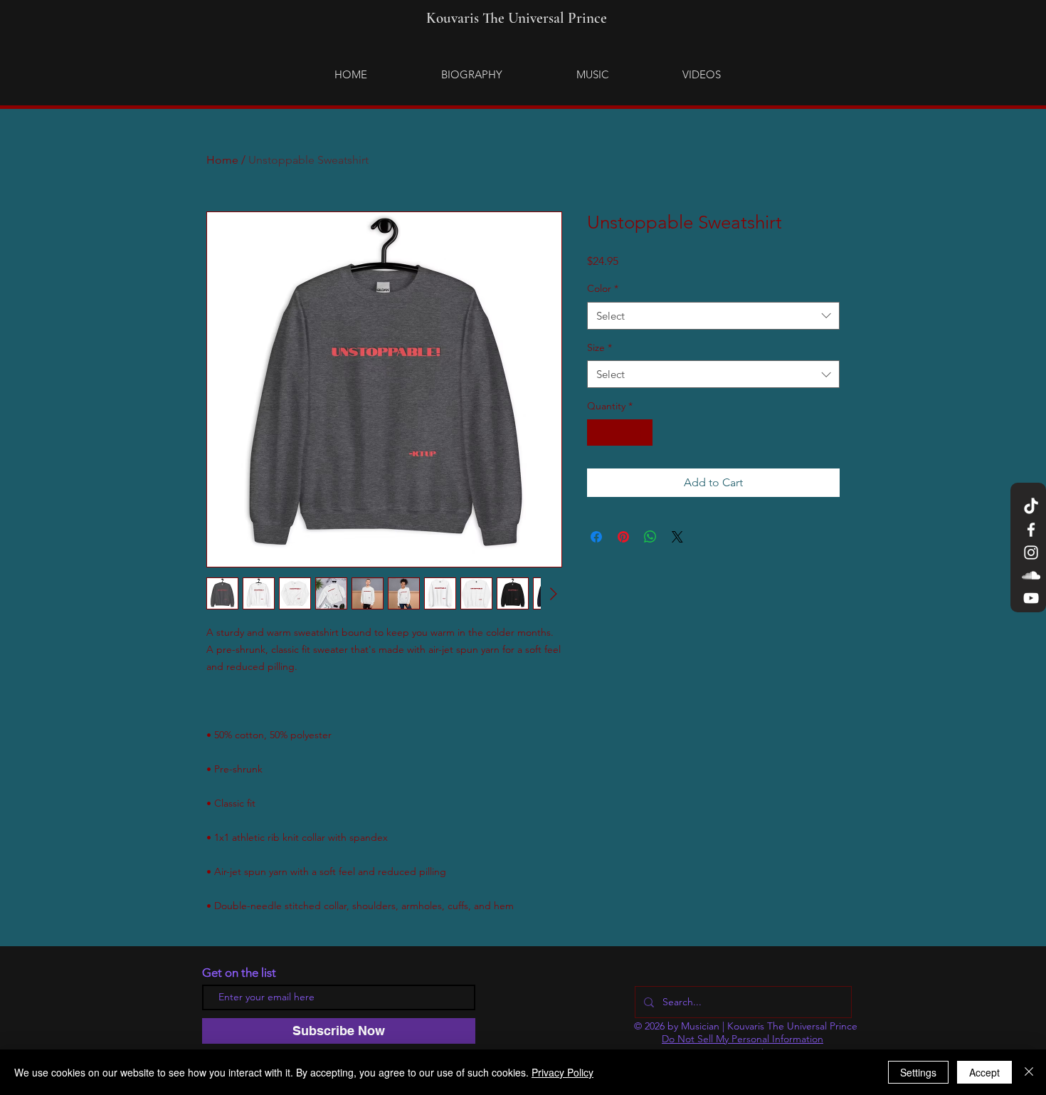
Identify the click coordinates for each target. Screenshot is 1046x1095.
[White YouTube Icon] (1031, 598)
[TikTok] (1031, 507)
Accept (984, 1072)
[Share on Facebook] (596, 536)
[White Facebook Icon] (1031, 529)
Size (599, 347)
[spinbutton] (620, 432)
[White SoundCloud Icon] (1031, 575)
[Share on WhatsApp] (650, 536)
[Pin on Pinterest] (623, 536)
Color (602, 288)
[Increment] (641, 432)
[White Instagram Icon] (1031, 552)
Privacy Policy (562, 1072)
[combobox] (713, 316)
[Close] (1028, 1072)
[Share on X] (677, 536)
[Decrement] (598, 432)
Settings (918, 1072)
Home (222, 160)
